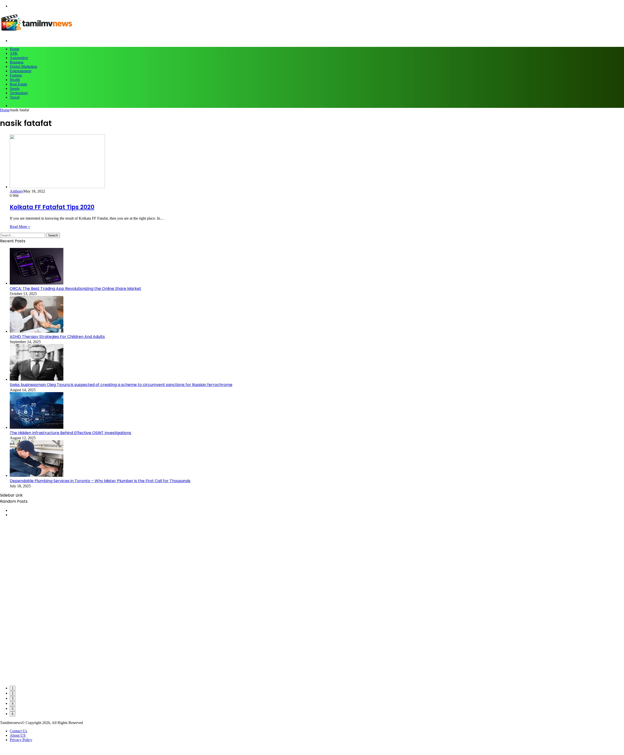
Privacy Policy (21, 740)
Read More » (20, 226)
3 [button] (12, 698)
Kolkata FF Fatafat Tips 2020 (52, 207)
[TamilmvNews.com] (36, 32)
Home (14, 49)
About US (18, 735)
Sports (15, 88)
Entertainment (20, 71)
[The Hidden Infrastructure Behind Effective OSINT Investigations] (36, 427)
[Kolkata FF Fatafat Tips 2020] (57, 187)
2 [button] (12, 693)
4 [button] (12, 703)
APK (14, 53)
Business (16, 62)
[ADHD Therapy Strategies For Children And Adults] (36, 331)
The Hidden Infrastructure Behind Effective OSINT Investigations (70, 433)
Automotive (19, 58)
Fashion (16, 75)
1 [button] (12, 688)
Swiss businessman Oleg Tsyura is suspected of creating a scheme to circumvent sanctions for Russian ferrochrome (121, 385)
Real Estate (18, 84)
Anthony (16, 191)
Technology (19, 93)
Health (15, 80)
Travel (15, 97)
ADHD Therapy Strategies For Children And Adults (57, 336)
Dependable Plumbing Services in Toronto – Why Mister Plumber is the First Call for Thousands (100, 481)
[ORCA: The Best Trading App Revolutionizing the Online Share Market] (36, 283)
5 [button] (12, 709)
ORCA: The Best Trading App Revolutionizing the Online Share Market (75, 288)
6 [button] (12, 714)
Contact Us (18, 731)
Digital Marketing (23, 66)
